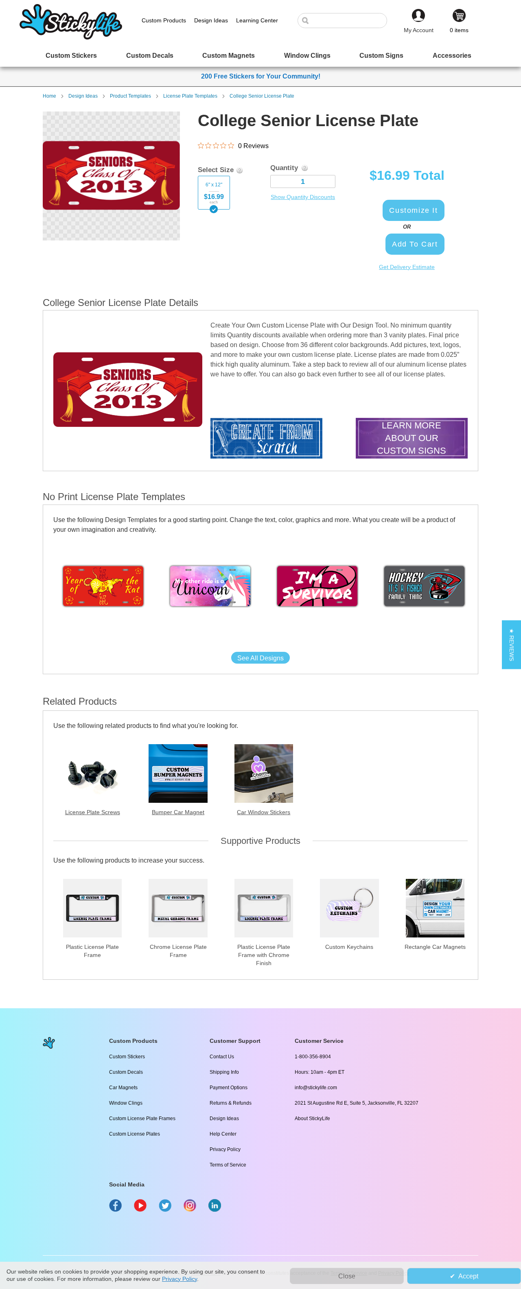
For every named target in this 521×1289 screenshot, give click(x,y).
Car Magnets (123, 1087)
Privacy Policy (225, 1149)
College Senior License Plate (262, 96)
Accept (468, 1276)
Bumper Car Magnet (178, 812)
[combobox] (346, 20)
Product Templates (130, 96)
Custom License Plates (134, 1134)
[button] (511, 644)
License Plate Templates (190, 96)
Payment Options (228, 1087)
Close (346, 1276)
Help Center (223, 1134)
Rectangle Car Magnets (435, 947)
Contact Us (222, 1057)
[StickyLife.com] (71, 37)
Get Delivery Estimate (407, 267)
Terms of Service (228, 1165)
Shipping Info (224, 1072)
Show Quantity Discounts (303, 197)
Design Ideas (83, 96)
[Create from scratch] (266, 439)
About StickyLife (312, 1118)
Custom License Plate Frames (142, 1118)
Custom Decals (126, 1072)
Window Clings (125, 1103)
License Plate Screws (92, 812)
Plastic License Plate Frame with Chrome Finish (263, 955)
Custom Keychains (349, 947)
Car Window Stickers (263, 812)
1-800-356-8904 (313, 1057)
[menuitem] (71, 55)
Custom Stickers (127, 1057)
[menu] (260, 55)
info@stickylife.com (316, 1087)
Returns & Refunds (231, 1103)
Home (49, 96)
